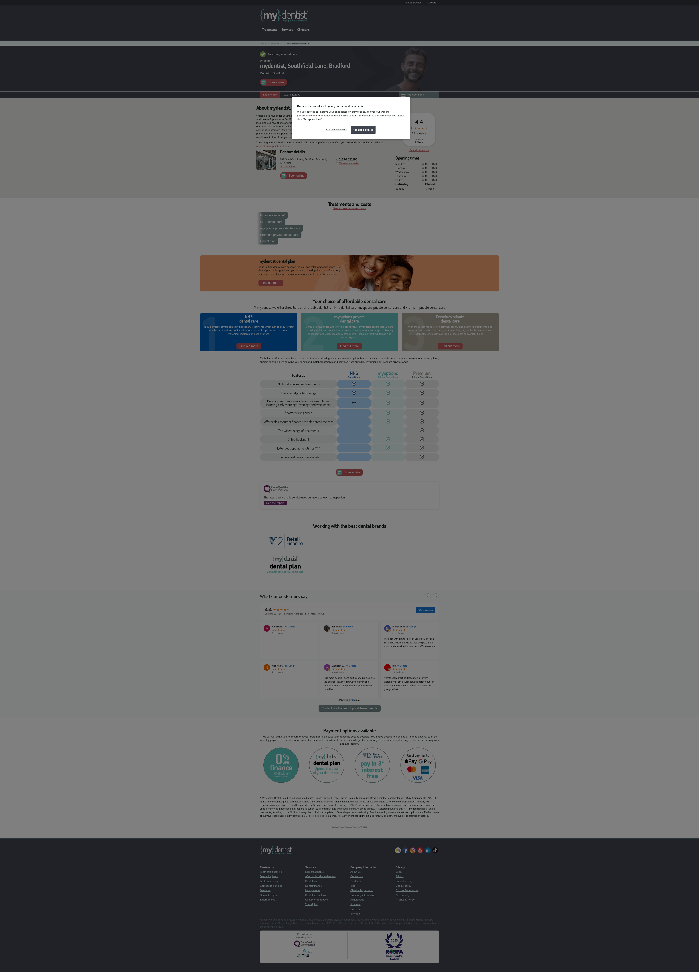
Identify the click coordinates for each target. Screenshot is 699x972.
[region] (351, 118)
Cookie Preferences (336, 129)
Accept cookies (363, 129)
